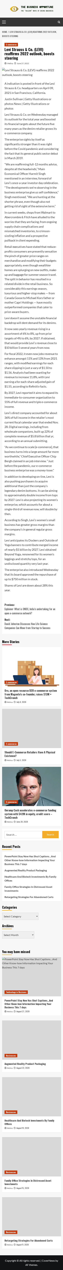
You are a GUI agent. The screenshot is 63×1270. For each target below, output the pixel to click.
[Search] (59, 22)
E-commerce (11, 44)
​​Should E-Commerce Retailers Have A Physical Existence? (30, 754)
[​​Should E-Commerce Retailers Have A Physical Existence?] (31, 728)
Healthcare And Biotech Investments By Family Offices (30, 878)
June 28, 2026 (22, 821)
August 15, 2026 (22, 1188)
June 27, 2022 (23, 63)
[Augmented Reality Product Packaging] (31, 1040)
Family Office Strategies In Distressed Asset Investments (28, 888)
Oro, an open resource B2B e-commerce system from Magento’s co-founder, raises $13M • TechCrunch (31, 694)
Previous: (30, 609)
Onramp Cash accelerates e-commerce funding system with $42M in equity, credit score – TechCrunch (30, 813)
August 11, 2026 (22, 1244)
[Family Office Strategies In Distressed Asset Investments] (31, 1156)
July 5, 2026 (21, 760)
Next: (27, 624)
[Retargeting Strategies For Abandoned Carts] (31, 1216)
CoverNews (48, 1260)
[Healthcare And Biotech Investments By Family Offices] (31, 1096)
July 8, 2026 (21, 702)
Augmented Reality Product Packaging (26, 870)
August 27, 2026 (23, 1011)
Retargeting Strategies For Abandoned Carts (29, 897)
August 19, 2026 (22, 1128)
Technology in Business (16, 992)
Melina (10, 63)
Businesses (11, 1055)
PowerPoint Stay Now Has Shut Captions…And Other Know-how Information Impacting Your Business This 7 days (30, 860)
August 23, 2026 (23, 1067)
